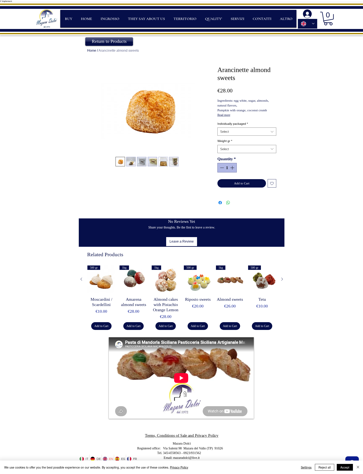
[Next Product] (282, 279)
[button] (328, 18)
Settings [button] (306, 467)
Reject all (324, 467)
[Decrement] (221, 167)
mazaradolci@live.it (186, 458)
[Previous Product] (81, 279)
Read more (223, 115)
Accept (344, 467)
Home (91, 50)
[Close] (357, 467)
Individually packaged (232, 123)
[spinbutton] (227, 167)
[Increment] (232, 167)
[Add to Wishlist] (272, 183)
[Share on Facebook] (220, 202)
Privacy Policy (179, 467)
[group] (182, 297)
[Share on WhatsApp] (228, 202)
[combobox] (246, 131)
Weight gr (224, 141)
